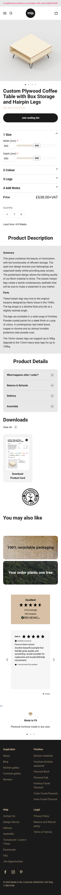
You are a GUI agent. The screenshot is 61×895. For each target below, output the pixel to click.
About (6, 755)
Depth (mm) (9, 153)
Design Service (11, 822)
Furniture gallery (12, 773)
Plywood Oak (41, 777)
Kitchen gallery (11, 767)
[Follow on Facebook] (5, 872)
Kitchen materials (43, 755)
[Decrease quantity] (7, 214)
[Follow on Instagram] (13, 872)
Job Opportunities (13, 861)
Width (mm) (9, 140)
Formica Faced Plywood (42, 785)
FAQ (5, 855)
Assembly (8, 833)
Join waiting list (30, 117)
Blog (5, 761)
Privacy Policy (41, 816)
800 (37, 145)
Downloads (9, 849)
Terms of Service (43, 831)
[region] (30, 659)
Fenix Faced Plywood (45, 799)
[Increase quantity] (21, 214)
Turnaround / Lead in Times (14, 841)
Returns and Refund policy (45, 824)
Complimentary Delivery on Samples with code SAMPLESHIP (30, 3)
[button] (7, 660)
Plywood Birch (41, 771)
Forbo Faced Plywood (46, 793)
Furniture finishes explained (43, 763)
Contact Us (9, 816)
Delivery (7, 828)
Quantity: (8, 207)
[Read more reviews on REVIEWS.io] (30, 618)
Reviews (7, 779)
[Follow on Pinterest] (21, 872)
